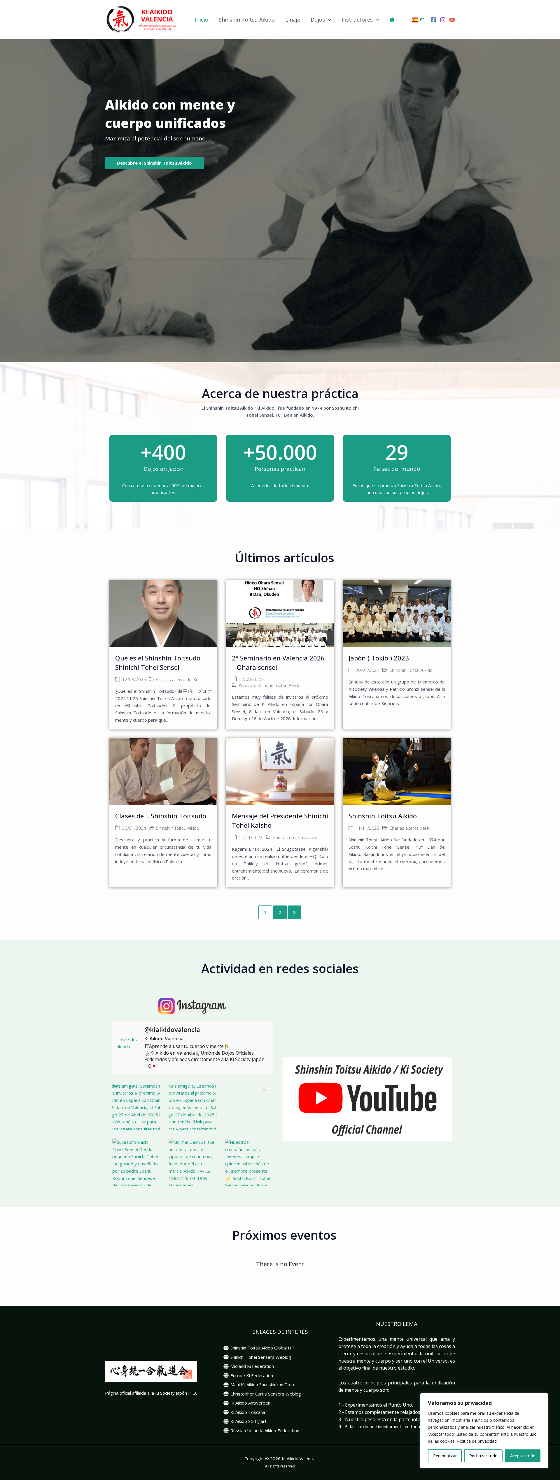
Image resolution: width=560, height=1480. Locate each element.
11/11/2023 (251, 837)
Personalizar (445, 1455)
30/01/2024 (367, 670)
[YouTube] (452, 20)
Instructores (357, 19)
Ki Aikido (247, 685)
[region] (484, 1430)
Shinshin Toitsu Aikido (247, 19)
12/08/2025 (134, 679)
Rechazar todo (483, 1455)
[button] (328, 19)
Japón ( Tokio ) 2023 (379, 657)
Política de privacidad (477, 1441)
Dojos (318, 19)
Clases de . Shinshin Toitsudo (160, 815)
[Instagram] (443, 20)
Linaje (292, 19)
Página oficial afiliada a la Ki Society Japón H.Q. (151, 1393)
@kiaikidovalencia (172, 1029)
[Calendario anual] (392, 19)
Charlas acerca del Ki (176, 679)
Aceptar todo (523, 1455)
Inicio (201, 19)
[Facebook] (433, 20)
